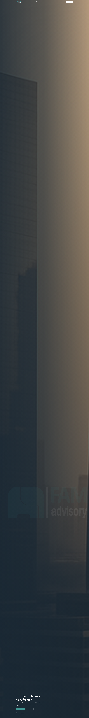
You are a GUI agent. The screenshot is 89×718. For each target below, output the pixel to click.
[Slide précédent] (17, 713)
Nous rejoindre (50, 1)
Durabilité (45, 1)
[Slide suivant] (19, 713)
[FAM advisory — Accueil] (18, 2)
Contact (55, 1)
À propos (28, 1)
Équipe (37, 1)
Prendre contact (69, 1)
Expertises (32, 1)
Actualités (41, 1)
